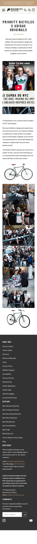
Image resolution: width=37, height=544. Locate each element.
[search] (25, 10)
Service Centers (7, 346)
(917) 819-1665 (19, 464)
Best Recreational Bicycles (11, 414)
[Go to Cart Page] (33, 9)
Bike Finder (6, 430)
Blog (4, 441)
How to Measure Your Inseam (12, 437)
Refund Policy (7, 382)
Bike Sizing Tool (7, 433)
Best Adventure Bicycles (10, 406)
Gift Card (5, 354)
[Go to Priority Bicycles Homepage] (15, 10)
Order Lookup (7, 350)
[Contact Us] (29, 10)
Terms (4, 362)
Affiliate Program (8, 370)
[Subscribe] (24, 514)
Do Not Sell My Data (9, 398)
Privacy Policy (7, 366)
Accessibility (6, 374)
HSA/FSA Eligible (8, 394)
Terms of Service (8, 378)
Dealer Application (8, 386)
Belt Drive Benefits (9, 426)
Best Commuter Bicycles (10, 410)
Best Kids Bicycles (8, 422)
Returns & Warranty (9, 358)
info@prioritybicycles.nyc (15, 461)
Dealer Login (6, 390)
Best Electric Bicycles (9, 418)
